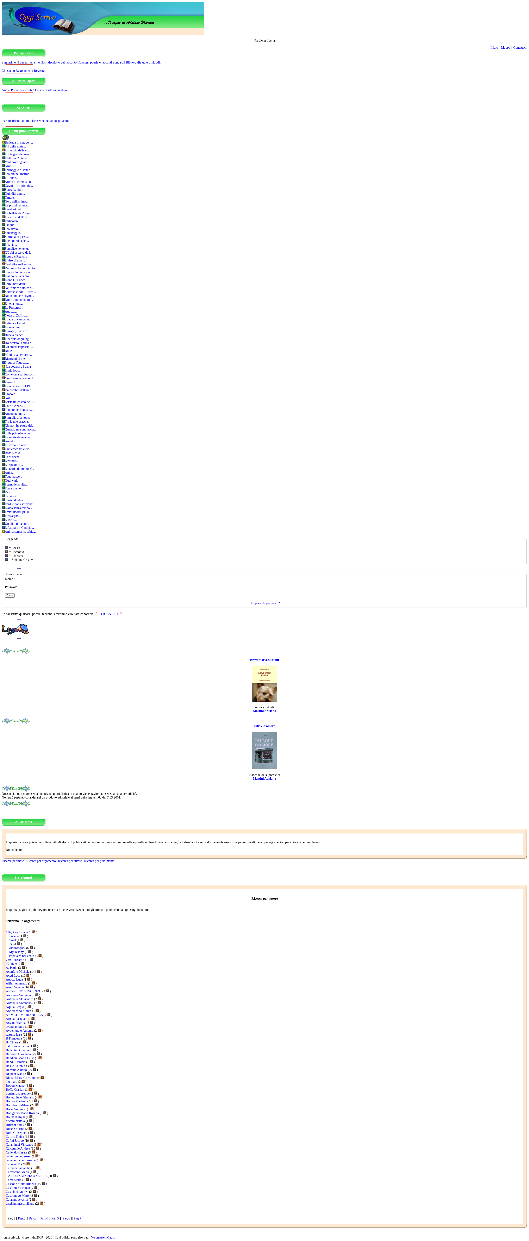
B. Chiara (12, 1042)
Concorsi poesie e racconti (94, 62)
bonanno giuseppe (18, 1093)
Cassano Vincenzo (18, 1187)
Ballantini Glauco (17, 1050)
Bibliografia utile (137, 62)
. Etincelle (12, 936)
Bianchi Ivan (14, 1074)
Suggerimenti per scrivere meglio (23, 62)
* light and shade (17, 932)
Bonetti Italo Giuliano (20, 1097)
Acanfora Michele (17, 971)
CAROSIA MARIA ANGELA (26, 1176)
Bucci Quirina (15, 1129)
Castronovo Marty (18, 1195)
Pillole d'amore (264, 726)
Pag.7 (77, 1218)
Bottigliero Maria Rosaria (22, 1113)
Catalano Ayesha (17, 1199)
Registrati (40, 70)
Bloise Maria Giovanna (21, 1077)
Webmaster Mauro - (104, 1237)
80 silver (11, 963)
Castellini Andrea (17, 1191)
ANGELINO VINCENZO (24, 991)
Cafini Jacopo (15, 1140)
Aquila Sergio (15, 1007)
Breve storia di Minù (264, 660)
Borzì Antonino (16, 1109)
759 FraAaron (15, 960)
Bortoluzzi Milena (17, 1105)
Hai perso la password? (264, 603)
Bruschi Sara (14, 1125)
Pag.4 (44, 1218)
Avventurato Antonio (19, 1030)
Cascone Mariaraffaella (21, 1184)
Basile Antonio (15, 1066)
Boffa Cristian (15, 1089)
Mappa (505, 47)
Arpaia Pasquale (16, 1018)
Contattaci (520, 47)
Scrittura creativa (56, 90)
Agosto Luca (14, 979)
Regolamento (24, 70)
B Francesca (14, 1038)
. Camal (11, 940)
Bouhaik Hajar (15, 1117)
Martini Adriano (264, 711)
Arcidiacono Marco (18, 1011)
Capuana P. (13, 1164)
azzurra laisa (14, 1034)
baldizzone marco (17, 1046)
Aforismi (38, 90)
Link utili (155, 62)
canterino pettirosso (18, 1156)
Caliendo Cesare (16, 1152)
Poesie (15, 90)
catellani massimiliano (20, 1203)
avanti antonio (15, 1026)
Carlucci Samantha (18, 1168)
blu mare (11, 1081)
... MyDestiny (15, 952)
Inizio (494, 47)
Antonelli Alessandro (19, 999)
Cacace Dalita (15, 1136)
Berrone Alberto (16, 1070)
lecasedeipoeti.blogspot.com (50, 120)
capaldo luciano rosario (21, 1160)
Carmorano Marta (17, 1172)
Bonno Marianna (17, 1101)
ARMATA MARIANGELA (24, 1015)
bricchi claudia (15, 1121)
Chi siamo (8, 70)
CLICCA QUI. (109, 614)
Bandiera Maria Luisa (20, 1058)
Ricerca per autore (70, 861)
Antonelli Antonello (19, 1003)
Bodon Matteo (15, 1085)
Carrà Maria (13, 1180)
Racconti (26, 90)
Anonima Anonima (18, 995)
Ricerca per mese (13, 861)
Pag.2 (21, 1218)
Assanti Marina (16, 1022)
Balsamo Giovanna (18, 1054)
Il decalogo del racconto (61, 62)
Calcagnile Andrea (18, 1148)
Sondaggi (119, 62)
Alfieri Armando (16, 983)
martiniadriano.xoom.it (16, 120)
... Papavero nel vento (20, 956)
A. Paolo (11, 967)
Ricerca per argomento (41, 861)
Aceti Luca (13, 975)
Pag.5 (55, 1218)
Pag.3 (33, 1218)
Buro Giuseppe (16, 1132)
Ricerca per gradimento (99, 861)
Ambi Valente (15, 987)
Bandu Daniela (15, 1062)
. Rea (9, 944)
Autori (6, 90)
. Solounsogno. (15, 948)
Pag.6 (66, 1218)
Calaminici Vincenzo (19, 1144)
